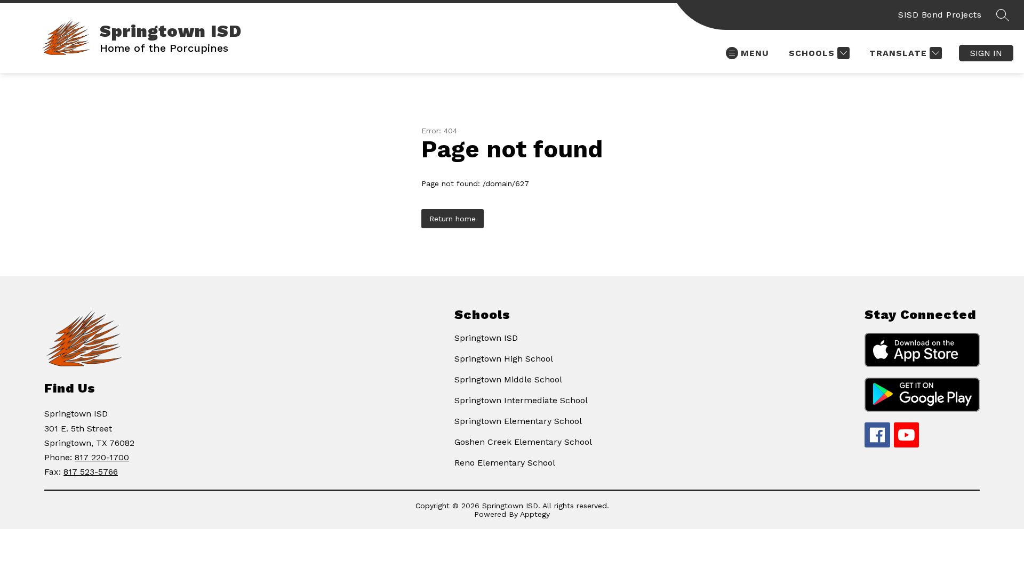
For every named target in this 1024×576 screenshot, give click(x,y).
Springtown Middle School (508, 379)
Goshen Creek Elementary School (523, 442)
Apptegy (535, 514)
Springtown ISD (486, 338)
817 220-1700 (102, 457)
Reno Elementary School (504, 463)
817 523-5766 (90, 472)
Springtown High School (503, 359)
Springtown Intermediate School (521, 400)
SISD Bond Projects (939, 15)
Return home (452, 218)
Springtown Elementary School (518, 421)
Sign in (986, 53)
